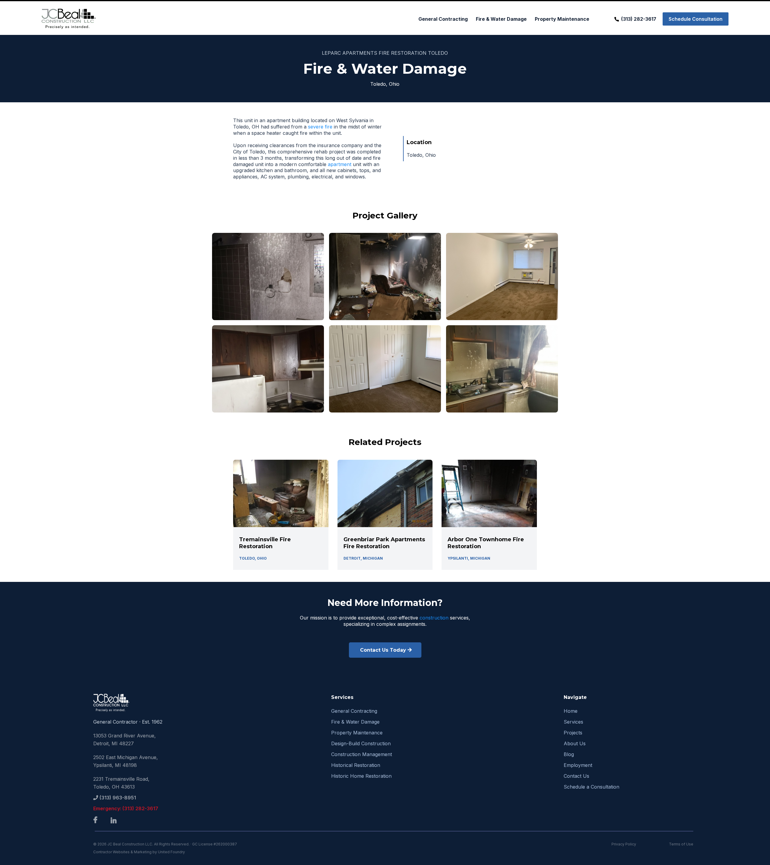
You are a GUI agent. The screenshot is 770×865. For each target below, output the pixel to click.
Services (573, 722)
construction (435, 618)
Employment (578, 765)
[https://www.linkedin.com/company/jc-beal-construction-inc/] (115, 821)
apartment (338, 164)
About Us (575, 743)
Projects (573, 733)
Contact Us (576, 776)
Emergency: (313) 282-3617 (125, 808)
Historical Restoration (355, 765)
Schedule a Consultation (591, 787)
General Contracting (354, 711)
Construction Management (361, 754)
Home (571, 711)
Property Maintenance (357, 733)
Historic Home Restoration (361, 776)
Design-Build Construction (361, 743)
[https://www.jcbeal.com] (69, 19)
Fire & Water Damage (355, 722)
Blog (569, 754)
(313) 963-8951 (118, 798)
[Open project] (281, 515)
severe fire (320, 127)
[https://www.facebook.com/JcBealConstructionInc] (96, 820)
